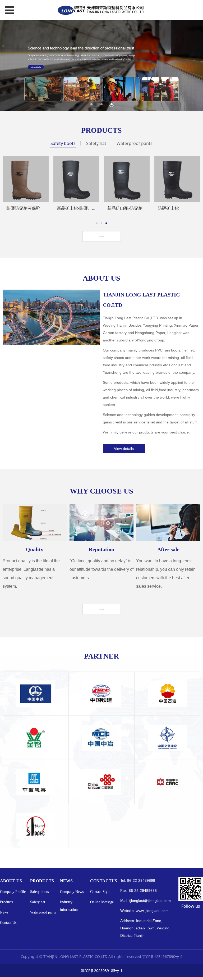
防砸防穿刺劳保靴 (23, 208)
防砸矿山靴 (168, 208)
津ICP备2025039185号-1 (101, 970)
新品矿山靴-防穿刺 (124, 208)
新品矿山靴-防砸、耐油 (78, 208)
